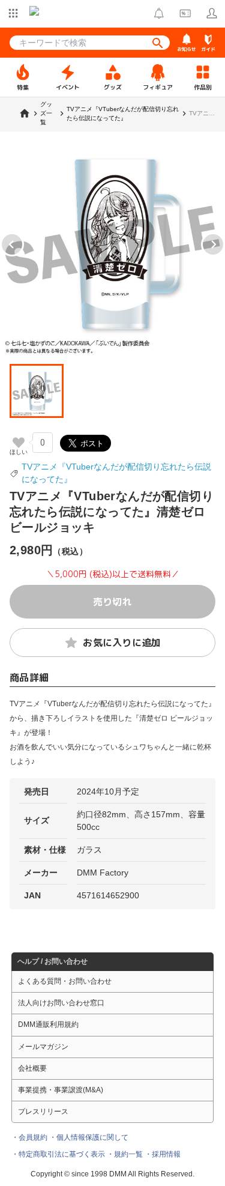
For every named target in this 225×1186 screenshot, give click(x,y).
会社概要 (32, 1068)
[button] (37, 391)
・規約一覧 (125, 1154)
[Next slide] (213, 244)
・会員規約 (29, 1137)
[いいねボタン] (19, 443)
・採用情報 (163, 1154)
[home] (25, 113)
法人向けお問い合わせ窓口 (61, 1003)
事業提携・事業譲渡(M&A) (60, 1090)
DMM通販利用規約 (48, 1024)
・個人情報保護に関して (88, 1137)
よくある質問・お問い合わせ (65, 981)
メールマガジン (43, 1046)
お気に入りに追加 (122, 642)
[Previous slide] (12, 244)
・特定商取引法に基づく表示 (58, 1154)
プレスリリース (43, 1111)
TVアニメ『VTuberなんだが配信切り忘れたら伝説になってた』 (116, 473)
